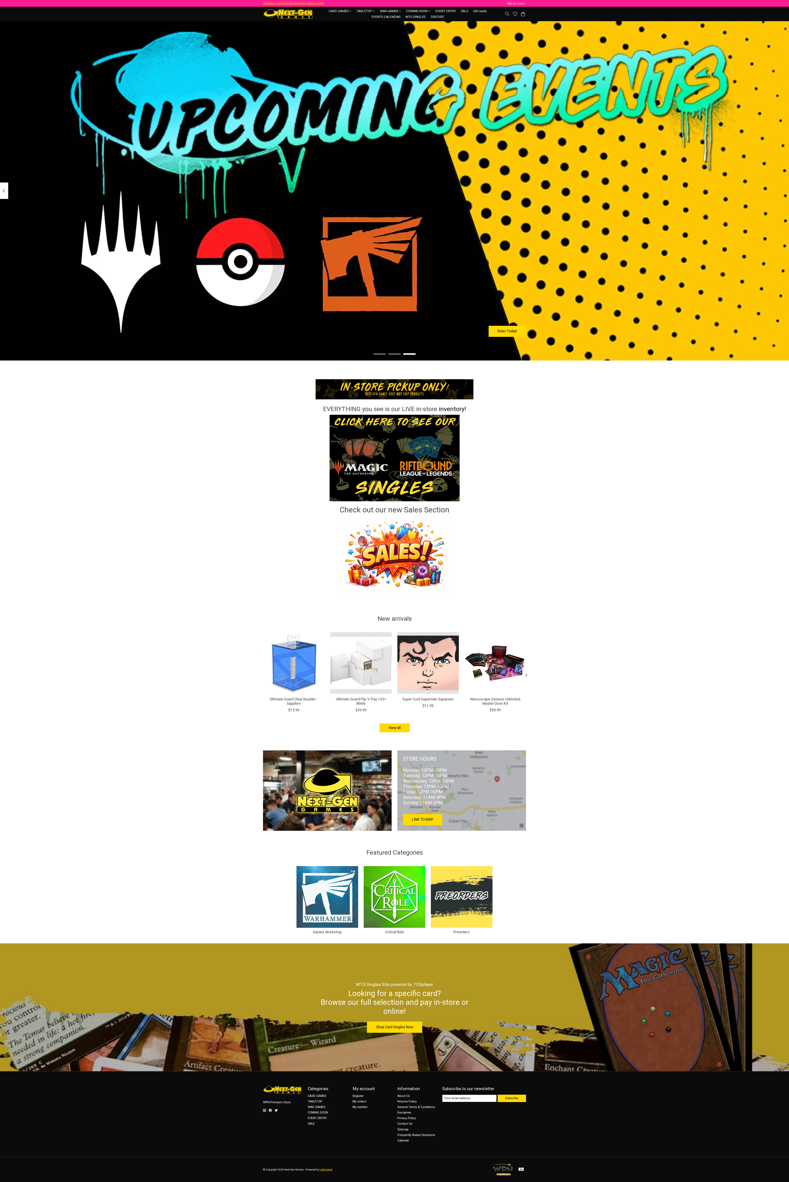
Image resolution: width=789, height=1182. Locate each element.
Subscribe (511, 1098)
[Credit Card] (521, 1170)
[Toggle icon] (507, 14)
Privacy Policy (406, 1118)
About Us (403, 1096)
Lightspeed (326, 1169)
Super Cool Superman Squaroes (428, 699)
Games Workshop (327, 932)
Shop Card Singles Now (394, 1027)
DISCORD (437, 17)
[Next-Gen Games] (288, 14)
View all (395, 728)
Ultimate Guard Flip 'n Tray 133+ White (361, 701)
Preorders (461, 932)
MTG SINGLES (415, 17)
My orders (359, 1101)
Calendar (403, 1140)
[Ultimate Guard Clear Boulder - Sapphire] (293, 663)
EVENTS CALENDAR (385, 17)
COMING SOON (318, 1112)
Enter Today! (507, 331)
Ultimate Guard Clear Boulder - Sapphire (294, 701)
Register (358, 1096)
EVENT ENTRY (445, 11)
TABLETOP (315, 1101)
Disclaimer (404, 1112)
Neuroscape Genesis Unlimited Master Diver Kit (495, 701)
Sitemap (402, 1129)
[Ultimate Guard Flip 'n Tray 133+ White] (361, 663)
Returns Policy (407, 1101)
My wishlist (360, 1107)
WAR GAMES (316, 1107)
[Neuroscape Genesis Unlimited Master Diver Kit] (495, 663)
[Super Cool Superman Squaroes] (428, 663)
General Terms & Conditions (416, 1107)
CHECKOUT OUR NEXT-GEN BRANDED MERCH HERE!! (293, 3)
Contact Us (404, 1123)
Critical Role (394, 932)
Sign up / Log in (516, 3)
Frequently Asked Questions (416, 1135)
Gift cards (480, 11)
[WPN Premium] (503, 1174)
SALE (464, 11)
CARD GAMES (317, 1096)
